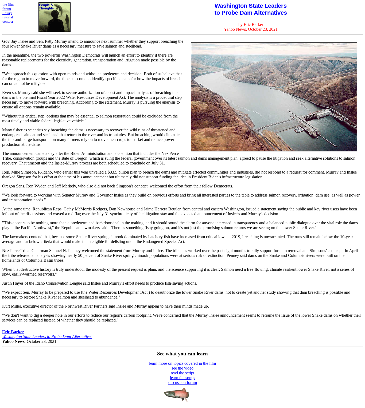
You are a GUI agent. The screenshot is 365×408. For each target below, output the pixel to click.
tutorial (7, 17)
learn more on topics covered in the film (182, 363)
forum (6, 9)
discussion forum (182, 382)
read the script (182, 373)
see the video (182, 368)
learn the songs (182, 377)
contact (7, 21)
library (7, 13)
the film (8, 4)
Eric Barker (13, 331)
